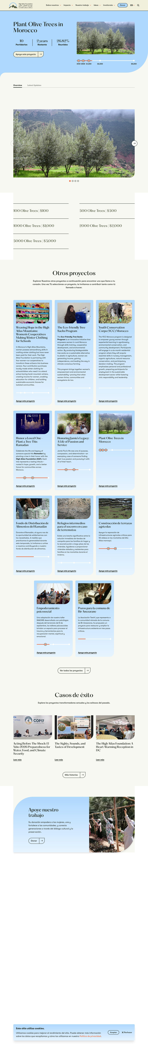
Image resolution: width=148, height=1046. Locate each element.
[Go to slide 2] (72, 181)
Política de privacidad (90, 1036)
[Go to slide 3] (75, 181)
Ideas (96, 5)
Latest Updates (34, 85)
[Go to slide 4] (78, 181)
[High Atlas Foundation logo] (21, 5)
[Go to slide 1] (70, 181)
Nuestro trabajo (82, 5)
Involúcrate (108, 5)
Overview (17, 85)
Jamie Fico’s (62, 451)
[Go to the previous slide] (13, 143)
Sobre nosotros (52, 5)
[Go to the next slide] (134, 143)
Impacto (67, 5)
